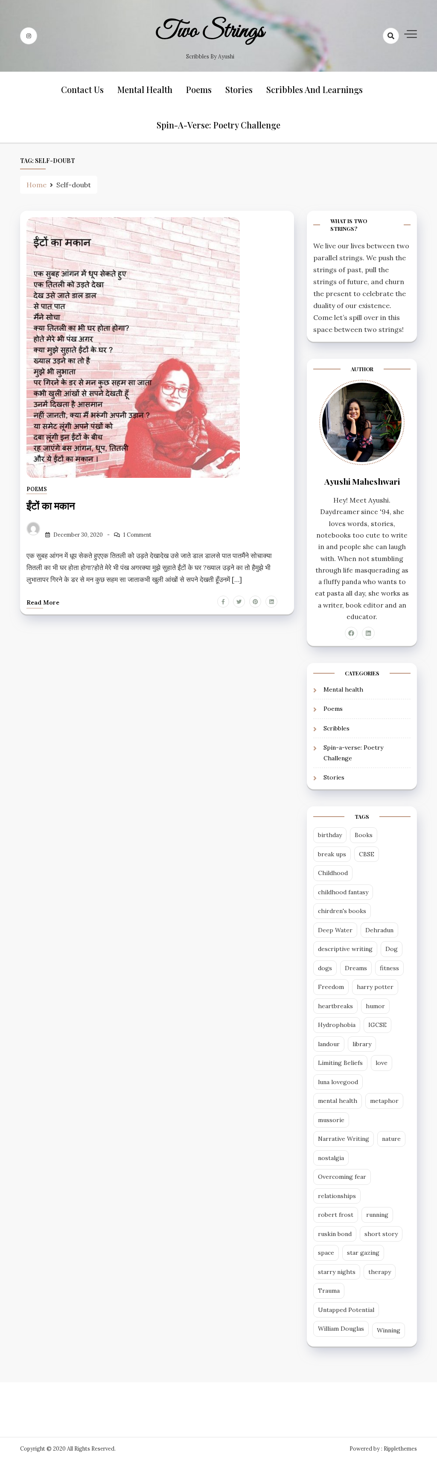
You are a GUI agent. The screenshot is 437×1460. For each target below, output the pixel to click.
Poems (199, 89)
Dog (391, 949)
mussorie (331, 1120)
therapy (379, 1272)
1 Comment (137, 535)
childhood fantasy (343, 892)
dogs (325, 968)
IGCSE (377, 1025)
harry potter (375, 987)
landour (329, 1044)
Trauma (329, 1290)
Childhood (333, 873)
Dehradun (379, 930)
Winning (388, 1330)
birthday (330, 835)
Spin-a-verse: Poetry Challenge (218, 125)
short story (381, 1234)
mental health (337, 1101)
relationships (337, 1196)
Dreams (356, 968)
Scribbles (336, 728)
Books (364, 835)
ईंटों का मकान (50, 505)
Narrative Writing (343, 1139)
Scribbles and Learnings (314, 89)
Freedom (331, 987)
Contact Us (82, 89)
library (362, 1044)
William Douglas (341, 1328)
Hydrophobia (336, 1025)
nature (391, 1139)
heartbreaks (335, 1006)
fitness (389, 968)
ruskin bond (335, 1234)
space (326, 1252)
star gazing (363, 1252)
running (377, 1215)
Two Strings (210, 31)
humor (375, 1006)
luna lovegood (338, 1082)
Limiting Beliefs (340, 1063)
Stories (239, 89)
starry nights (336, 1272)
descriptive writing (345, 949)
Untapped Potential (346, 1310)
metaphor (384, 1101)
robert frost (335, 1215)
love (381, 1063)
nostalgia (331, 1158)
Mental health (144, 89)
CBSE (366, 854)
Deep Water (335, 930)
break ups (332, 854)
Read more (42, 602)
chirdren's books (342, 911)
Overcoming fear (342, 1177)
